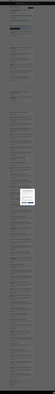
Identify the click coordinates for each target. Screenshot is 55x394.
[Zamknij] (34, 189)
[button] (27, 195)
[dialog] (27, 197)
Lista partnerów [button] (23, 198)
